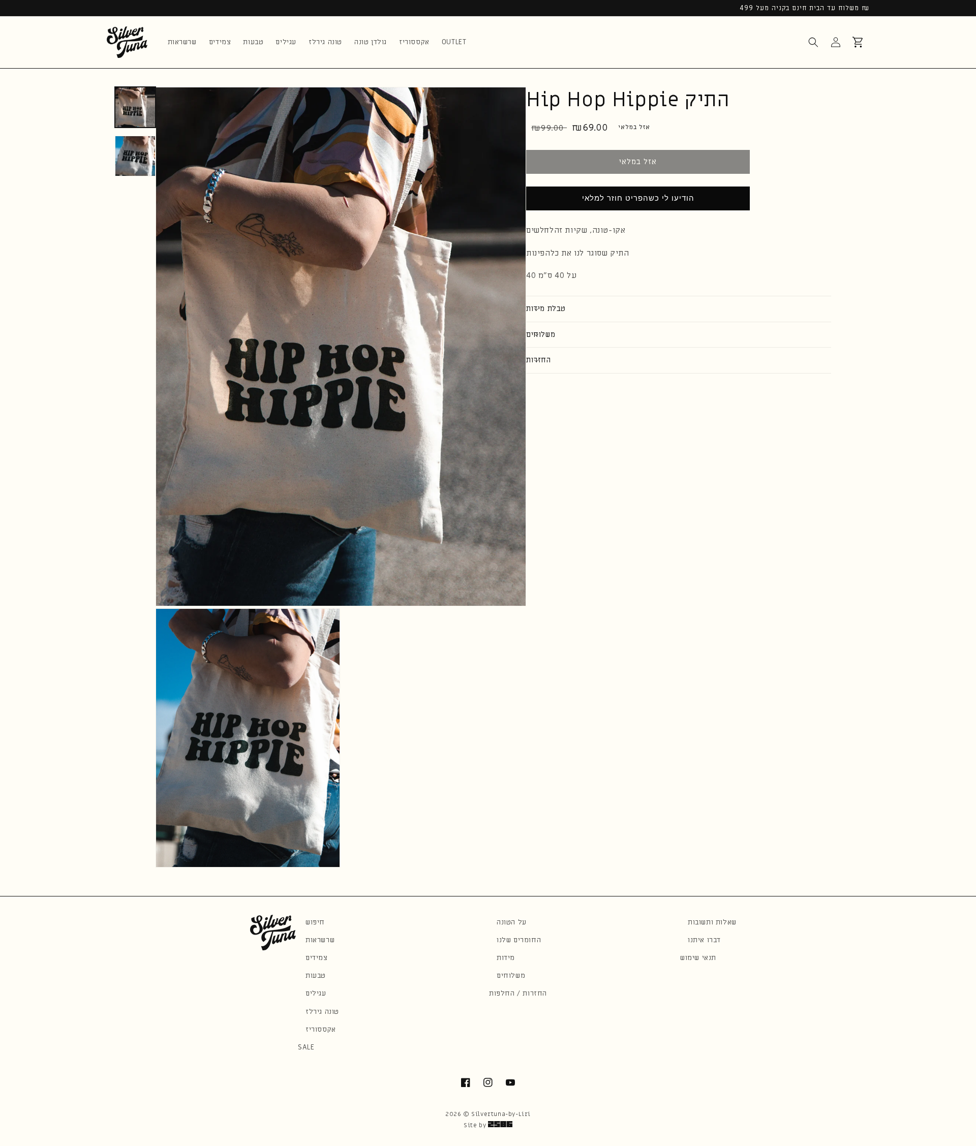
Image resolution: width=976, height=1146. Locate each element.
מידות (506, 958)
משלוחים (511, 975)
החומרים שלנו (519, 940)
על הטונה (512, 922)
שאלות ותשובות (712, 922)
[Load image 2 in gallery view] (135, 156)
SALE (306, 1047)
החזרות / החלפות (518, 993)
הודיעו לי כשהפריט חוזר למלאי (638, 198)
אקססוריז (321, 1029)
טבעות (316, 975)
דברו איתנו (704, 940)
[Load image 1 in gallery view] (135, 107)
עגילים (316, 993)
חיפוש (315, 922)
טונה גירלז (322, 1011)
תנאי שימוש (698, 958)
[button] (813, 42)
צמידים (317, 958)
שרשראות (320, 940)
